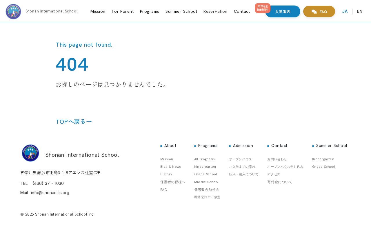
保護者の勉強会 (206, 189)
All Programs (204, 159)
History (166, 174)
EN (359, 11)
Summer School (181, 11)
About (170, 145)
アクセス (273, 174)
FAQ (163, 189)
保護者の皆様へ (173, 182)
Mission (98, 11)
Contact (242, 11)
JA (345, 11)
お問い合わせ (277, 159)
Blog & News (170, 167)
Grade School (205, 174)
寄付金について (279, 182)
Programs (149, 11)
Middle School (206, 182)
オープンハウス (240, 159)
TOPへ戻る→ (74, 121)
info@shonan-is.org (50, 192)
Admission (243, 145)
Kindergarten (205, 167)
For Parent (123, 11)
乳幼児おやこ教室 (207, 196)
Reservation (215, 11)
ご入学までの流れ (242, 167)
